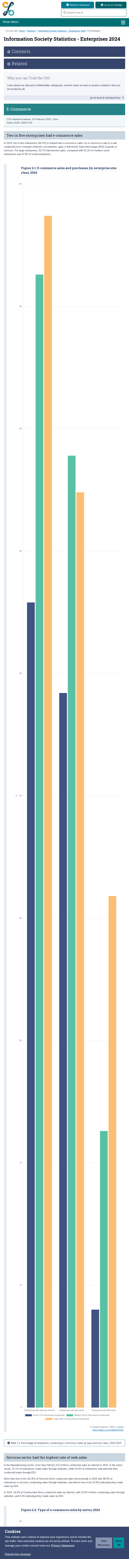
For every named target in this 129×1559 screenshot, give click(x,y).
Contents (21, 51)
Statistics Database (79, 5)
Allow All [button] (119, 1542)
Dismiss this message (18, 1554)
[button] (63, 1545)
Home (22, 31)
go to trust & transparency (105, 97)
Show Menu (10, 22)
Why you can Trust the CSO (28, 78)
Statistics (31, 31)
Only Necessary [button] (104, 1542)
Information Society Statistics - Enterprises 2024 (61, 31)
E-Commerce (94, 31)
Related (19, 63)
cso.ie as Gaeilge (112, 5)
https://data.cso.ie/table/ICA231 (108, 1430)
